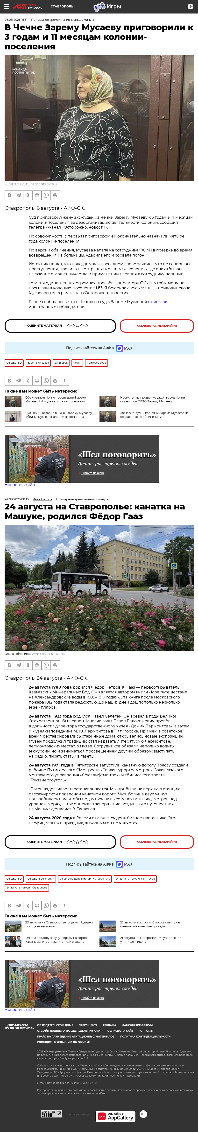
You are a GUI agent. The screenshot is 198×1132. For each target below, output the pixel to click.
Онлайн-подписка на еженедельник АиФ (68, 1030)
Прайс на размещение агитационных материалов (76, 1036)
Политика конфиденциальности (145, 1036)
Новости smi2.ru (21, 484)
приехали (158, 301)
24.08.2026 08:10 (17, 499)
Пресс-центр (88, 1025)
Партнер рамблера (78, 1114)
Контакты (146, 1030)
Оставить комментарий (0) (157, 325)
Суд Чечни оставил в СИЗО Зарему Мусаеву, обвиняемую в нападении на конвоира (59, 415)
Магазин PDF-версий (137, 1025)
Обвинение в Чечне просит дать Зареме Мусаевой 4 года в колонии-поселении (55, 399)
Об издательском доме (55, 1025)
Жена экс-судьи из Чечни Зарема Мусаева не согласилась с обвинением (154, 415)
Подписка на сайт (119, 1030)
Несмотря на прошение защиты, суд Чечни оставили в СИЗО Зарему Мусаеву (152, 399)
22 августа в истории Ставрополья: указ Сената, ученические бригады (150, 924)
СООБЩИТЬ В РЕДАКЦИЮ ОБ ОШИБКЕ (63, 1042)
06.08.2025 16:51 (16, 19)
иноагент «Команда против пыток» (31, 184)
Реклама (109, 1025)
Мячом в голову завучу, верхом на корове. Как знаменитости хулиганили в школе (57, 939)
